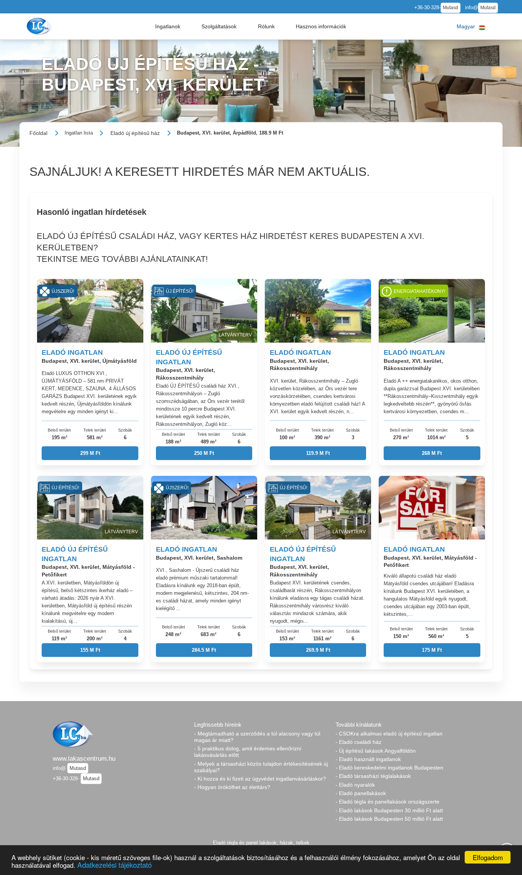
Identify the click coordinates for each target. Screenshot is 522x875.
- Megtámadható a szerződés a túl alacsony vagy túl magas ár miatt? (257, 737)
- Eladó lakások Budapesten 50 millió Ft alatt (389, 819)
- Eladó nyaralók (355, 785)
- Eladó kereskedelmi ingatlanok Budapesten (389, 768)
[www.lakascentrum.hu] (40, 26)
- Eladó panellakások (361, 793)
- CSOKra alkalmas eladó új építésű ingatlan (389, 734)
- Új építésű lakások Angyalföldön (376, 751)
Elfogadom (488, 857)
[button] (168, 26)
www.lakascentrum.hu (84, 758)
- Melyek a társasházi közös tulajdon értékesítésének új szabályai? (261, 767)
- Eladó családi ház (358, 742)
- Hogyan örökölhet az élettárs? (232, 787)
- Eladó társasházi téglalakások (373, 776)
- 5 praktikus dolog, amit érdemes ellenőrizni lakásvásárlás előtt (247, 751)
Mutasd (450, 7)
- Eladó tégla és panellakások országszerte (387, 802)
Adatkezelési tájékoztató (114, 864)
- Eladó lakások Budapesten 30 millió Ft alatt (389, 810)
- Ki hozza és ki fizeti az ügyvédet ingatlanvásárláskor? (260, 779)
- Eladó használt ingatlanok (368, 759)
